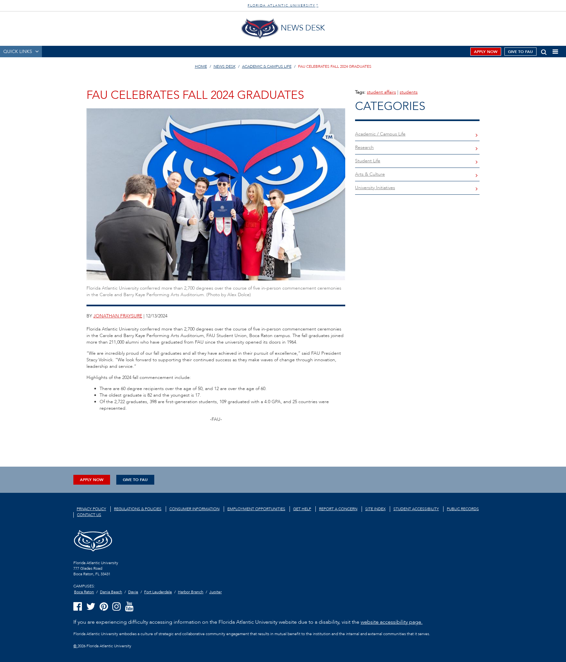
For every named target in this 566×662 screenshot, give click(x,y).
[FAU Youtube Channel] (129, 607)
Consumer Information (194, 508)
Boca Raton (84, 592)
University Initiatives (375, 188)
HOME (201, 66)
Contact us (89, 514)
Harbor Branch (190, 592)
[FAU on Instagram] (116, 607)
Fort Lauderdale (158, 592)
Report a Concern (338, 508)
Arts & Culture (370, 174)
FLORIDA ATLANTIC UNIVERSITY (283, 5)
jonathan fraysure (117, 316)
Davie (133, 592)
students (409, 92)
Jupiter (215, 592)
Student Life (367, 161)
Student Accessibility (416, 508)
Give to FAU (520, 51)
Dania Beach (111, 592)
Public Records (463, 508)
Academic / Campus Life (380, 134)
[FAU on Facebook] (77, 607)
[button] (544, 51)
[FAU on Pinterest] (104, 607)
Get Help (302, 508)
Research (364, 147)
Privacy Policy (91, 508)
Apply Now (486, 51)
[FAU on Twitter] (90, 607)
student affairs (381, 92)
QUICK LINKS (17, 51)
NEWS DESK (225, 66)
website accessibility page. (392, 622)
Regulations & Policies (137, 508)
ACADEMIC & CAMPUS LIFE (267, 66)
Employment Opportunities (256, 508)
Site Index (375, 508)
